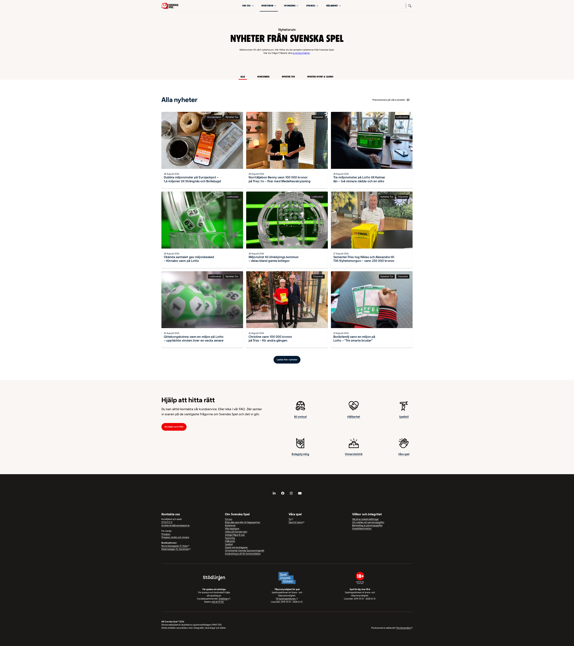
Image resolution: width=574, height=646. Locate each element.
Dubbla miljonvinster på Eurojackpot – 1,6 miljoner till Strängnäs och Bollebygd (192, 179)
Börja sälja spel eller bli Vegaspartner (242, 522)
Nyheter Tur (288, 76)
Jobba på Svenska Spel (236, 531)
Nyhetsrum (267, 5)
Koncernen (263, 76)
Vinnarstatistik (353, 454)
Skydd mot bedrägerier (236, 547)
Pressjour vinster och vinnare (175, 537)
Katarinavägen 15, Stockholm (175, 549)
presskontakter (301, 53)
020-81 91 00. (218, 602)
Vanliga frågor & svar (235, 535)
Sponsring (289, 5)
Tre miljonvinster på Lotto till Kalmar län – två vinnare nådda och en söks (359, 179)
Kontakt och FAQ (174, 426)
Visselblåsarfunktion (361, 528)
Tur (290, 519)
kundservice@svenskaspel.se (175, 525)
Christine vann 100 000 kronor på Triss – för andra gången (270, 338)
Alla (243, 76)
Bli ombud (300, 416)
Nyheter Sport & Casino (320, 76)
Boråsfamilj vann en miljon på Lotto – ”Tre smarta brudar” (354, 338)
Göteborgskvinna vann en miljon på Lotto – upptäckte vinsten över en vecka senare (193, 338)
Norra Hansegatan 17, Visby (174, 546)
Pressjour (165, 534)
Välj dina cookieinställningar (365, 519)
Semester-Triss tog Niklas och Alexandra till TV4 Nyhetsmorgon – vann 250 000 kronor (363, 259)
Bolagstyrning (300, 454)
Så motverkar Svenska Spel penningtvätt (244, 550)
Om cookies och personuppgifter (368, 522)
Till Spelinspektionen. (286, 598)
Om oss (246, 5)
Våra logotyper (232, 528)
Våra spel (403, 454)
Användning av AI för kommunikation (243, 553)
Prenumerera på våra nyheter (389, 99)
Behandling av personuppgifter (367, 525)
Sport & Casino (296, 522)
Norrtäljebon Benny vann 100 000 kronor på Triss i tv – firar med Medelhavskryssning (279, 179)
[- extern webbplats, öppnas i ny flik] (274, 493)
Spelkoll (310, 5)
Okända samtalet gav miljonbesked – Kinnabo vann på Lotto (189, 259)
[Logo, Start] (169, 6)
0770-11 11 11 (166, 522)
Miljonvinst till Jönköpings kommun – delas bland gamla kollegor (274, 259)
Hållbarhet (332, 5)
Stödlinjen (224, 598)
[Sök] (410, 5)
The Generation (403, 628)
